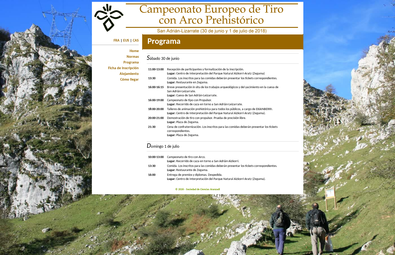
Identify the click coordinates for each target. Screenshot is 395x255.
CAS (136, 40)
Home (134, 51)
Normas (133, 57)
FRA (117, 40)
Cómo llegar (129, 79)
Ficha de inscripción (123, 68)
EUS (126, 40)
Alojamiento (129, 74)
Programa (131, 62)
